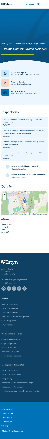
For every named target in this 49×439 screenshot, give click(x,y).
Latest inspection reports (11, 312)
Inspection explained (9, 370)
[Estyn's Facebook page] (3, 288)
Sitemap (4, 426)
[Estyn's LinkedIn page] (14, 288)
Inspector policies (8, 347)
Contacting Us (7, 409)
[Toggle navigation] (46, 4)
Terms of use (6, 421)
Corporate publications (10, 339)
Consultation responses (11, 356)
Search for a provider (9, 304)
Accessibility (6, 417)
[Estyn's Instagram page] (19, 288)
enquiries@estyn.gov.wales (16, 279)
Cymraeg (30, 4)
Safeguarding (6, 378)
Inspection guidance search (12, 374)
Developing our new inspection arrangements (20, 391)
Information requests (10, 351)
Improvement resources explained (15, 316)
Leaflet (24, 214)
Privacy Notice (7, 413)
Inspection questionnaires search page (17, 382)
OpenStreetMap (34, 214)
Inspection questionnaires (12, 387)
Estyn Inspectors (8, 325)
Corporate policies (9, 343)
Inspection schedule (9, 308)
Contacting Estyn (8, 320)
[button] (41, 4)
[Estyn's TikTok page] (24, 288)
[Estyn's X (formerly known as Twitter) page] (9, 288)
